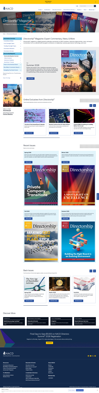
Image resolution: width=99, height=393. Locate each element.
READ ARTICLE (29, 132)
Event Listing (28, 368)
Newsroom (50, 372)
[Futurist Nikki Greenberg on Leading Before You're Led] (84, 116)
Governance (51, 368)
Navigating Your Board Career (11, 70)
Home (4, 33)
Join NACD (50, 378)
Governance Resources (8, 365)
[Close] (97, 390)
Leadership (50, 366)
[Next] (94, 105)
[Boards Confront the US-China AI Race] (59, 116)
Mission (50, 365)
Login (77, 5)
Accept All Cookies (80, 390)
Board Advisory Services (81, 321)
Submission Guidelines (9, 60)
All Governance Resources (12, 33)
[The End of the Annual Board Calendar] (34, 116)
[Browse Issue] (34, 284)
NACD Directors (31, 366)
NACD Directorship (12, 321)
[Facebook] (95, 356)
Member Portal (6, 376)
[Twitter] (93, 356)
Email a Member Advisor (8, 375)
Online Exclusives (8, 58)
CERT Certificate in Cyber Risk (32, 378)
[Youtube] (90, 356)
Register (49, 342)
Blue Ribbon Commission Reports (11, 67)
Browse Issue (29, 300)
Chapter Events (29, 369)
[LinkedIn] (88, 356)
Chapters (53, 321)
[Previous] (91, 105)
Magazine (8, 369)
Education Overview (30, 365)
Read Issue (30, 78)
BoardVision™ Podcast (9, 62)
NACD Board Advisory (33, 380)
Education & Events (33, 321)
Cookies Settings (72, 390)
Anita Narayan (7, 110)
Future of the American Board (11, 64)
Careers (50, 371)
